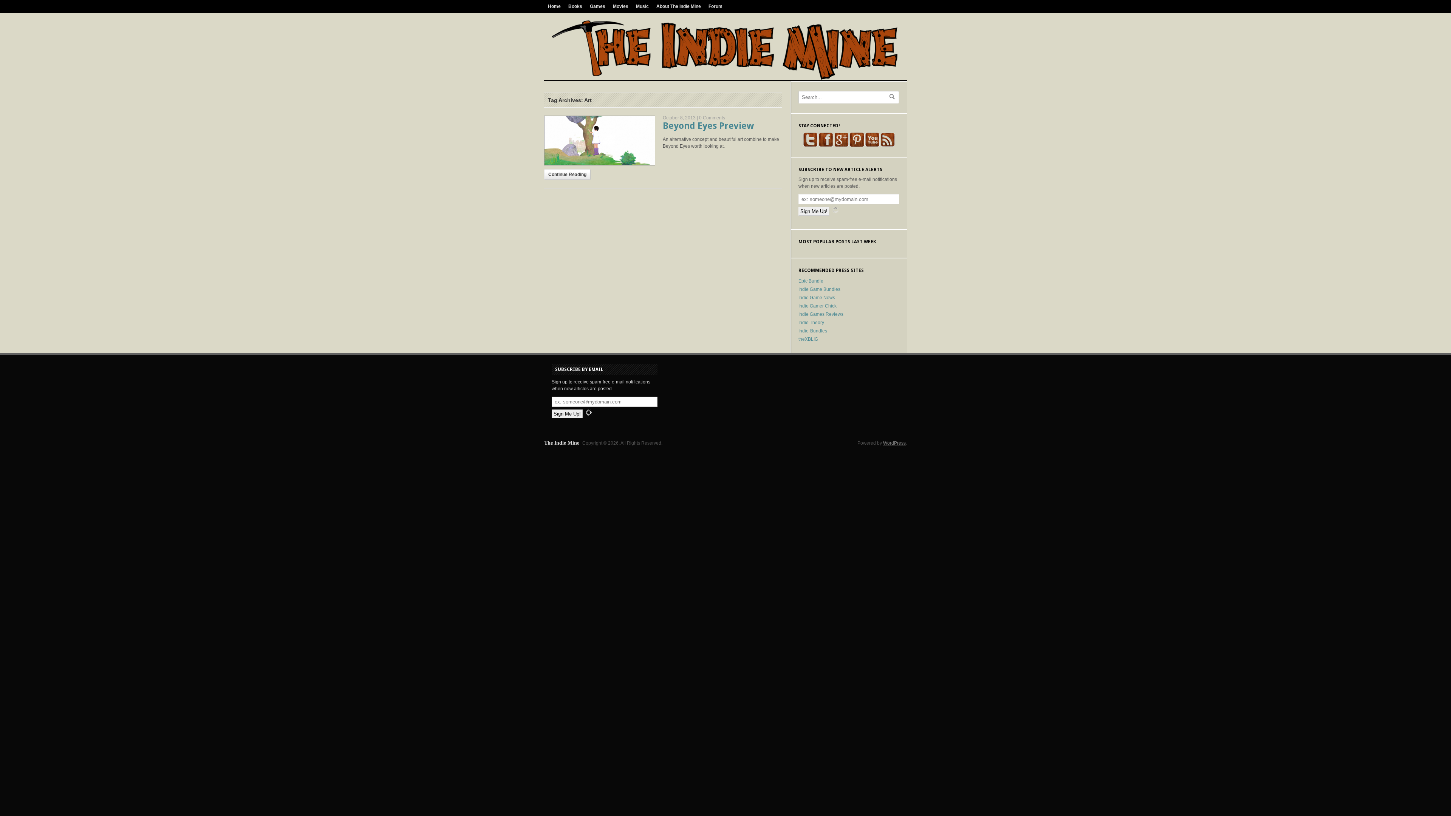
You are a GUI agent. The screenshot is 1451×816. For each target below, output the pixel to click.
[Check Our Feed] (888, 145)
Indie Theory (811, 322)
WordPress (894, 443)
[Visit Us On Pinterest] (857, 145)
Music (642, 6)
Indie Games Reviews (820, 314)
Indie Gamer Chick (817, 306)
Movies (620, 6)
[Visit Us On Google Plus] (841, 145)
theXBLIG (808, 339)
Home (554, 6)
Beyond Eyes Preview (708, 126)
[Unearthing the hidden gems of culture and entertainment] (724, 78)
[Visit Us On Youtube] (872, 145)
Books (575, 6)
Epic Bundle (810, 281)
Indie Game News (816, 297)
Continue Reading (567, 174)
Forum (715, 6)
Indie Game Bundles (819, 289)
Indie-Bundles (812, 331)
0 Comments (712, 118)
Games (597, 6)
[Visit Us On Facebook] (826, 145)
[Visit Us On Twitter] (810, 145)
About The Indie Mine (678, 6)
